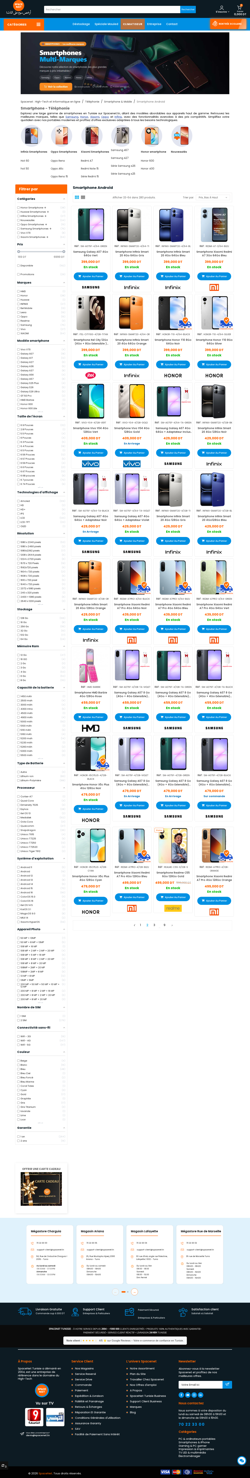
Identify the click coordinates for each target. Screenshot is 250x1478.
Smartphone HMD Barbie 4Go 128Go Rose (90, 694)
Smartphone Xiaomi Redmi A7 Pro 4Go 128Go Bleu (132, 874)
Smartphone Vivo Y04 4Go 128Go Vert (90, 429)
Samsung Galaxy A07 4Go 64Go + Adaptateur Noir (90, 518)
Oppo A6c (57, 168)
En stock (91, 267)
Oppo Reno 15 (59, 176)
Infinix (118, 117)
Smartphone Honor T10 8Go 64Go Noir (173, 341)
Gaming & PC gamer (193, 1446)
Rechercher (188, 9)
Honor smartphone (153, 152)
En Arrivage (132, 443)
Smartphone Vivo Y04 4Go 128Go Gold (132, 429)
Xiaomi (94, 117)
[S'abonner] (227, 1385)
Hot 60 (25, 161)
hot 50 (25, 168)
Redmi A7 (87, 161)
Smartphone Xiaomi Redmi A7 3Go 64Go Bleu (214, 253)
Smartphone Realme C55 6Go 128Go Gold (173, 874)
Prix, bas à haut (208, 197)
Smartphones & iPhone (194, 1442)
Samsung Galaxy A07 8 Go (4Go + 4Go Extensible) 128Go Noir (214, 782)
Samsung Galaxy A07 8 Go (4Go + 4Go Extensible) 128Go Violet (132, 782)
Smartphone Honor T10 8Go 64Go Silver (214, 341)
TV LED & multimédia (192, 1452)
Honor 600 (147, 161)
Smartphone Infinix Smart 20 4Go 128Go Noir (214, 429)
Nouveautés (179, 152)
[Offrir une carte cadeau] (41, 1189)
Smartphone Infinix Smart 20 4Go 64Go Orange (132, 341)
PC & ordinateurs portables (197, 1439)
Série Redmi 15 (90, 176)
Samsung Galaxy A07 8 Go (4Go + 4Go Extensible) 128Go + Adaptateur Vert (173, 694)
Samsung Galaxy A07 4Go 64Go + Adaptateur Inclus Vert (173, 429)
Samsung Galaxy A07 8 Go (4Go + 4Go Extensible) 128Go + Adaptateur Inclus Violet (132, 694)
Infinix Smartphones (34, 152)
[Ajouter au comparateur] (87, 224)
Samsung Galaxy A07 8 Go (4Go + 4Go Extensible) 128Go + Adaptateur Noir (214, 694)
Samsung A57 (120, 150)
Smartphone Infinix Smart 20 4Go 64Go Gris (132, 253)
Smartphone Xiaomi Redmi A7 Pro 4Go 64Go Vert (214, 606)
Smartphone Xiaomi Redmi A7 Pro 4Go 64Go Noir (132, 606)
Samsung (72, 117)
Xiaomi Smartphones (95, 152)
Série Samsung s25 (123, 174)
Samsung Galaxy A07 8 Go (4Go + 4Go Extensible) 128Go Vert (173, 782)
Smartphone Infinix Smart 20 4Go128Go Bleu (214, 518)
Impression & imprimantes (196, 1449)
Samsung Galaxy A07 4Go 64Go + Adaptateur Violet (131, 518)
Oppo (105, 117)
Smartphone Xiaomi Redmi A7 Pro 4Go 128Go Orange (214, 878)
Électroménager (189, 1456)
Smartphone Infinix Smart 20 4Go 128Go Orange (90, 606)
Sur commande (214, 796)
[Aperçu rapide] (94, 224)
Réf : (77, 246)
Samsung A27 (120, 158)
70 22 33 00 (192, 1424)
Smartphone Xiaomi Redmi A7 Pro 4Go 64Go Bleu (173, 606)
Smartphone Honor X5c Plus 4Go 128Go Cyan (90, 878)
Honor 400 (147, 168)
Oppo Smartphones (64, 152)
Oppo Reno (58, 161)
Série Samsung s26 (123, 166)
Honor (84, 117)
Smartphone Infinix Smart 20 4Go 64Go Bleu (173, 253)
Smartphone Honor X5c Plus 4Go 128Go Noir (90, 786)
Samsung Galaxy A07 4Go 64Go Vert (90, 253)
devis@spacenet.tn (38, 1434)
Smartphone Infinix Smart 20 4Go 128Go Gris (173, 518)
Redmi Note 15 (90, 168)
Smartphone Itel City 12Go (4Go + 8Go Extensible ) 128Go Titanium (91, 341)
